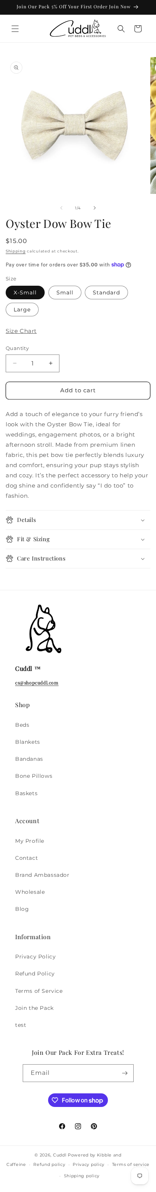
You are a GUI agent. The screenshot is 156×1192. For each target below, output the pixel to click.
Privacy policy (89, 1164)
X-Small (25, 292)
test (20, 1025)
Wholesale (30, 892)
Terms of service (131, 1164)
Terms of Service (39, 991)
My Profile (29, 840)
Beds (22, 724)
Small (64, 292)
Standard (106, 292)
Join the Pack (34, 1008)
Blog (22, 909)
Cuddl (60, 1155)
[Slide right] (94, 208)
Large (22, 309)
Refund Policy (35, 973)
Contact (26, 858)
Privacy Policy (35, 956)
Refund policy (49, 1164)
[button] (15, 28)
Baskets (26, 793)
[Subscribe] (125, 1073)
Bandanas (29, 758)
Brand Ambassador (42, 875)
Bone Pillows (33, 775)
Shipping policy (82, 1175)
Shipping (16, 251)
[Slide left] (61, 208)
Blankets (27, 741)
